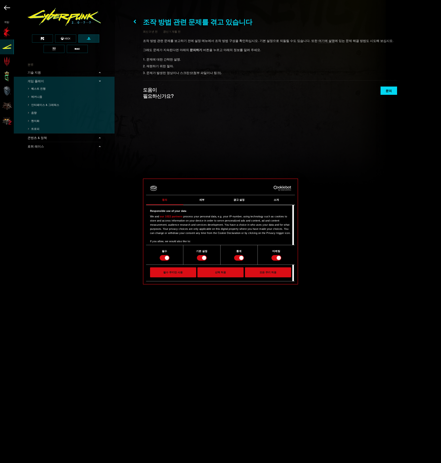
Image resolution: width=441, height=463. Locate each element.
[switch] (202, 258)
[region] (57, 231)
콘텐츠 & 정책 (37, 137)
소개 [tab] (276, 199)
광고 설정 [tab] (239, 199)
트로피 (35, 129)
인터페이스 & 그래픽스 (45, 105)
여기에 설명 (326, 40)
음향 (34, 113)
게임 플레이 (36, 81)
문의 (389, 90)
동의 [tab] (164, 199)
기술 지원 (34, 72)
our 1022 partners (171, 216)
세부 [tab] (201, 199)
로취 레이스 (36, 146)
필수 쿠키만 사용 (173, 272)
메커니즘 (36, 97)
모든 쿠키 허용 (268, 272)
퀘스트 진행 (38, 88)
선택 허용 (220, 272)
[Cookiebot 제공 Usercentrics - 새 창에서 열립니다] (276, 188)
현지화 (35, 121)
